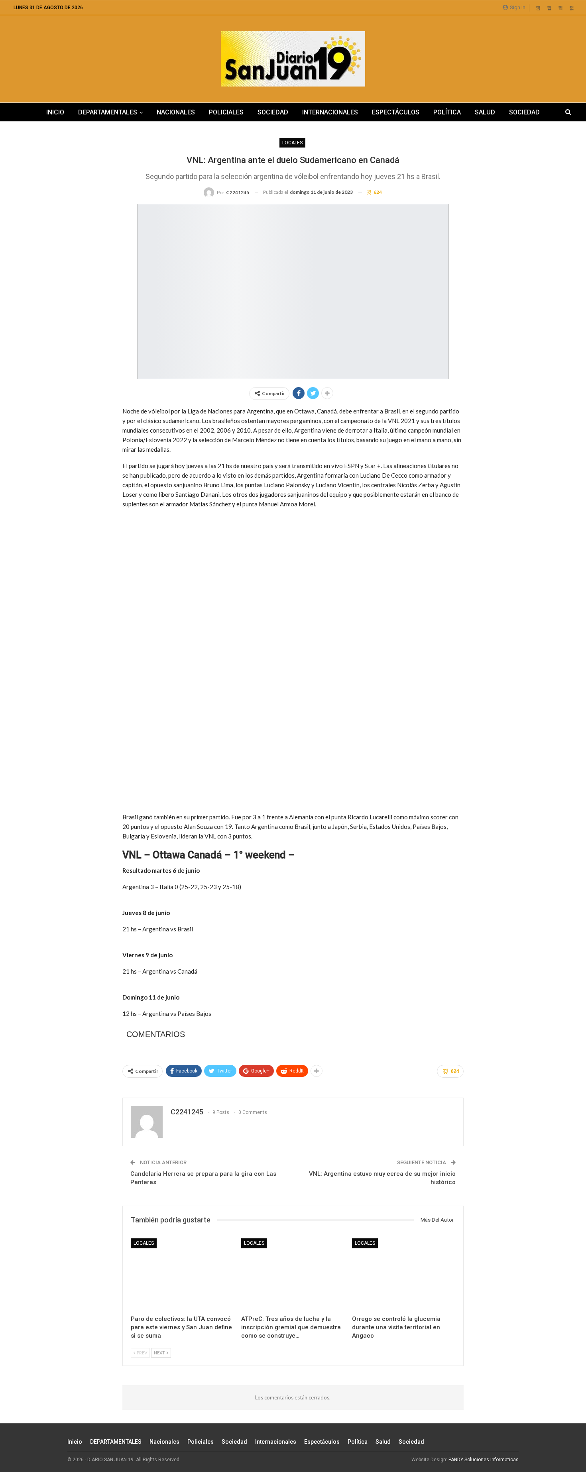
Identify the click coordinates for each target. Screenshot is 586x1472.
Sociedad (273, 112)
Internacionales (330, 112)
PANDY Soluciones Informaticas (483, 1459)
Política (447, 112)
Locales (292, 143)
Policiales (226, 112)
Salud (485, 112)
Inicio (55, 112)
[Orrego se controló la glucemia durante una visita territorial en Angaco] (403, 1274)
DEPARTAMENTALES (107, 112)
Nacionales (176, 112)
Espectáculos (395, 112)
